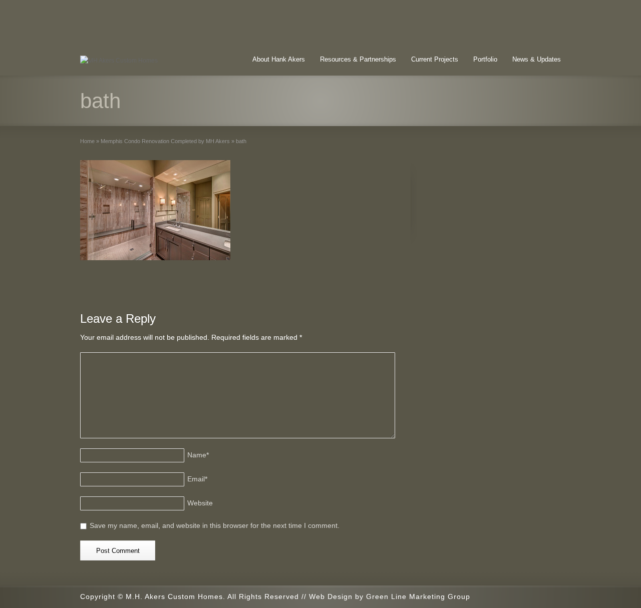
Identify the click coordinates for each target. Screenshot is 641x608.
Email (197, 479)
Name (198, 455)
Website (200, 503)
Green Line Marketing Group (418, 596)
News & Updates (536, 59)
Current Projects (434, 59)
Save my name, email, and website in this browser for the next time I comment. (215, 525)
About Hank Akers (278, 59)
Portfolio (485, 59)
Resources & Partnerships (358, 59)
